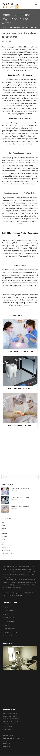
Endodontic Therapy (10, 628)
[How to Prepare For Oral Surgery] (20, 334)
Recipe (3, 542)
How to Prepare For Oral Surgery (20, 351)
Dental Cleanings (9, 621)
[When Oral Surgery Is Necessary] (20, 408)
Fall (2, 531)
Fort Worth (4, 534)
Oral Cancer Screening (11, 632)
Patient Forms (6, 746)
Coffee (3, 523)
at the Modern (20, 75)
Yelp (14, 595)
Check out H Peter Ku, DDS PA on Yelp (13, 738)
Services (7, 607)
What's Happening (6, 553)
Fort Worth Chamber (8, 736)
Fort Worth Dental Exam (11, 636)
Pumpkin (3, 539)
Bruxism (7, 625)
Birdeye (20, 595)
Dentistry (3, 528)
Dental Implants (9, 610)
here (7, 93)
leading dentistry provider (22, 302)
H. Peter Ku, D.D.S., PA (8, 566)
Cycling (3, 525)
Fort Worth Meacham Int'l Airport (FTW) (20, 569)
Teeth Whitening (9, 614)
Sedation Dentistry (10, 618)
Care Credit (6, 741)
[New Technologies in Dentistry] (20, 371)
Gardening (4, 536)
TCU (2, 545)
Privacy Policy (6, 743)
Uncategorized (5, 550)
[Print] (11, 41)
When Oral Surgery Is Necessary (20, 425)
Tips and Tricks (5, 547)
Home (4, 28)
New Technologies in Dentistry (20, 388)
